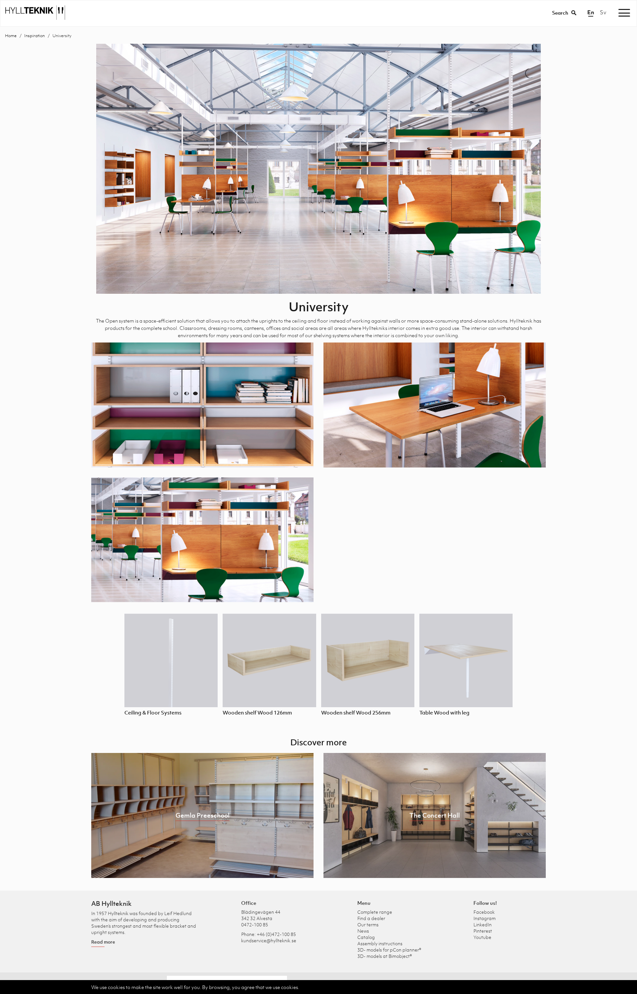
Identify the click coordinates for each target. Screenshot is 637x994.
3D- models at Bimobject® (384, 956)
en (590, 12)
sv (603, 12)
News (363, 931)
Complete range (374, 912)
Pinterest (482, 931)
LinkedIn (482, 924)
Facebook (484, 912)
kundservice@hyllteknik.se (268, 940)
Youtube (482, 937)
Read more (103, 942)
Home (11, 35)
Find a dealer (371, 918)
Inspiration (34, 35)
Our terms (368, 924)
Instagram (484, 918)
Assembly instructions (379, 943)
